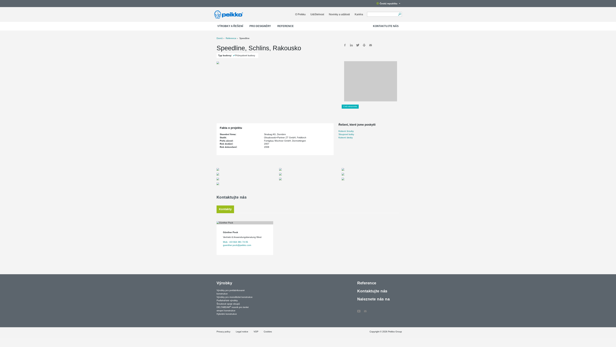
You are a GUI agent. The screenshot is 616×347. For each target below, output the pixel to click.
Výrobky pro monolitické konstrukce (234, 297)
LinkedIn (351, 45)
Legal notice (242, 331)
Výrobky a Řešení (230, 26)
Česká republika (388, 3)
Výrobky (224, 283)
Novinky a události (339, 14)
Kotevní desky (345, 137)
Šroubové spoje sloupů (228, 304)
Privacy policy (223, 331)
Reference (285, 26)
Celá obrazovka (350, 106)
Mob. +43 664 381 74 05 (235, 242)
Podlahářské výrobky (227, 300)
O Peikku (300, 14)
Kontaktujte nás (386, 26)
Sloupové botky (346, 134)
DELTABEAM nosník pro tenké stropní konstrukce (233, 309)
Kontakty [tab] (225, 209)
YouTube (358, 309)
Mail (370, 45)
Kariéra (359, 14)
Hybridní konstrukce (227, 314)
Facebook (344, 45)
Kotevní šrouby (346, 131)
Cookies (268, 331)
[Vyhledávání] (400, 14)
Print (364, 45)
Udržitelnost (317, 14)
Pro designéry (260, 26)
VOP (256, 331)
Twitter (357, 45)
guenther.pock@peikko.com (237, 245)
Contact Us (365, 309)
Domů (220, 38)
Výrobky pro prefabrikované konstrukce (231, 292)
